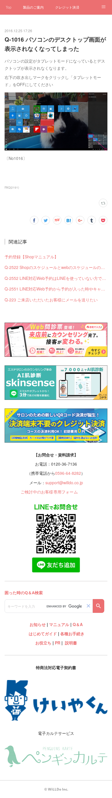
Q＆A (78, 624)
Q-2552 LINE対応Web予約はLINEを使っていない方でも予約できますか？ (56, 278)
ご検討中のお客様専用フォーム (49, 492)
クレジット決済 (67, 7)
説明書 (71, 643)
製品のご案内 (33, 7)
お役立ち (43, 643)
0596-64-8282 (68, 473)
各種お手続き (72, 633)
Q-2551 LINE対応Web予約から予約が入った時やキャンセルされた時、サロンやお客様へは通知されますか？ (56, 289)
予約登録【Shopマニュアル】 (31, 256)
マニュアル (59, 624)
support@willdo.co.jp (64, 482)
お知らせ (38, 624)
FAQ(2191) (12, 187)
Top (8, 7)
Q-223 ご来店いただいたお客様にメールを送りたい (51, 300)
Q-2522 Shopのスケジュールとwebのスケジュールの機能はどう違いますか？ (56, 267)
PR (57, 643)
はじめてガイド (42, 633)
